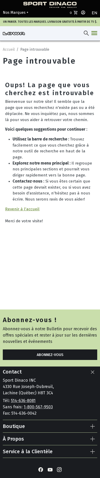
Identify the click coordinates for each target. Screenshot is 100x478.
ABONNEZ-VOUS (50, 354)
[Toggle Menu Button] (93, 33)
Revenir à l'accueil (22, 209)
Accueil (9, 49)
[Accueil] (14, 33)
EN (94, 13)
